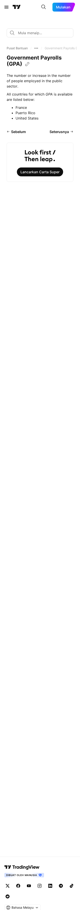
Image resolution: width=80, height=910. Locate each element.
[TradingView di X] (7, 886)
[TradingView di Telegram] (61, 886)
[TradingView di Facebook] (18, 886)
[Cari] (43, 7)
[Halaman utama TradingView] (22, 867)
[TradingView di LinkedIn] (50, 886)
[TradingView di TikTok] (71, 886)
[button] (17, 48)
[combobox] (40, 32)
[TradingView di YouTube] (29, 886)
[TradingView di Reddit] (7, 896)
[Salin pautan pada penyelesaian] (27, 64)
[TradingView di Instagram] (39, 886)
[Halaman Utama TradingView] (17, 7)
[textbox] (42, 33)
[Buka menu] (6, 7)
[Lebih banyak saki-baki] (36, 48)
